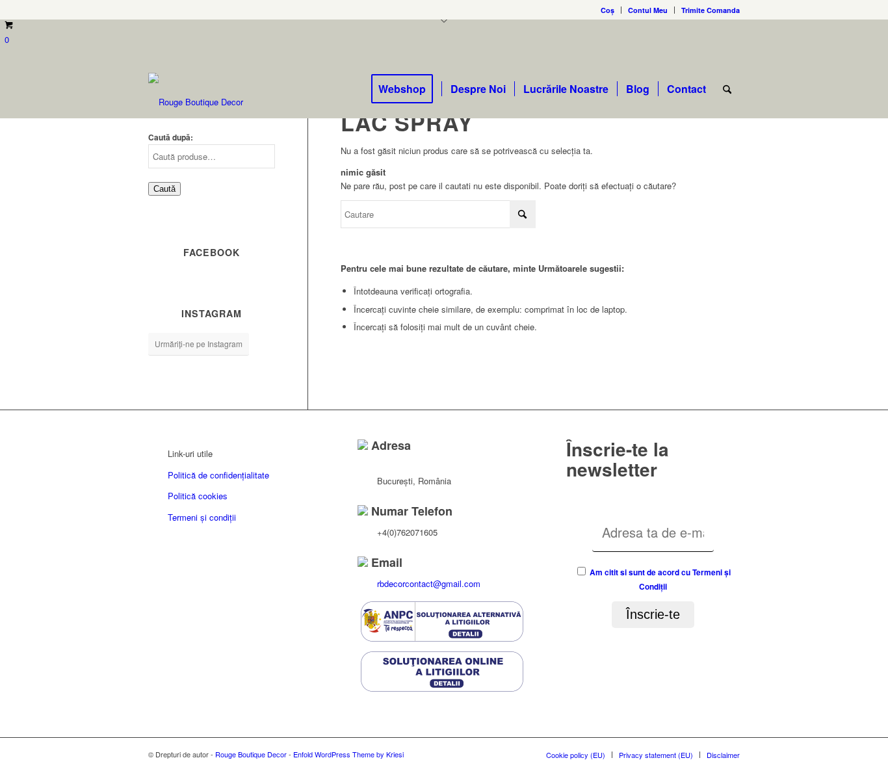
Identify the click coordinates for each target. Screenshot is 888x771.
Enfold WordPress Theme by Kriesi (348, 754)
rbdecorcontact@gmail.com (428, 583)
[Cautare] (727, 89)
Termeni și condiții (202, 517)
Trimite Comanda (710, 10)
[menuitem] (607, 10)
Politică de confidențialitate (218, 475)
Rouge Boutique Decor (251, 754)
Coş (607, 10)
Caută (164, 189)
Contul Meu (648, 10)
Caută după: (170, 137)
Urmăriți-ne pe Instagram (198, 343)
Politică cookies (198, 496)
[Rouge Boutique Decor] (195, 102)
